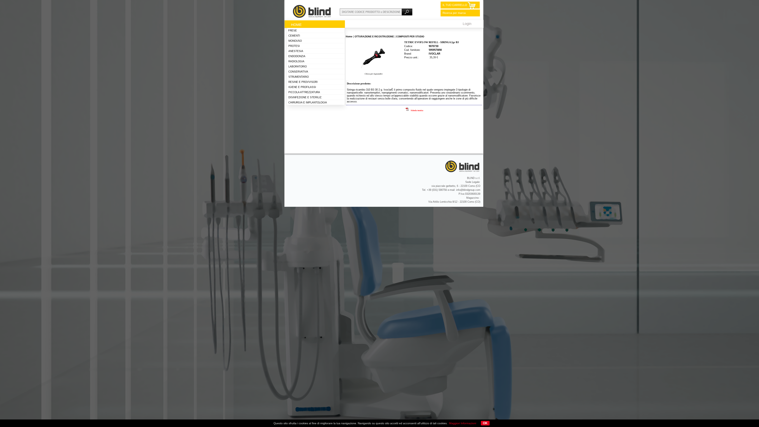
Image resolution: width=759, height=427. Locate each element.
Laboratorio (297, 66)
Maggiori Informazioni (462, 423)
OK (485, 423)
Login (467, 24)
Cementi (294, 35)
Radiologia (296, 61)
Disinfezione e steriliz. (305, 97)
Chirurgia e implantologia (307, 102)
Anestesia (295, 51)
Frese (292, 30)
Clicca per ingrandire (373, 74)
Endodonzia (296, 56)
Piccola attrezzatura (304, 92)
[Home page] (312, 16)
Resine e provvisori (303, 81)
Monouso (295, 40)
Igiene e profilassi (302, 87)
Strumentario (298, 76)
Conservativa (298, 71)
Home (296, 25)
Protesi (294, 45)
